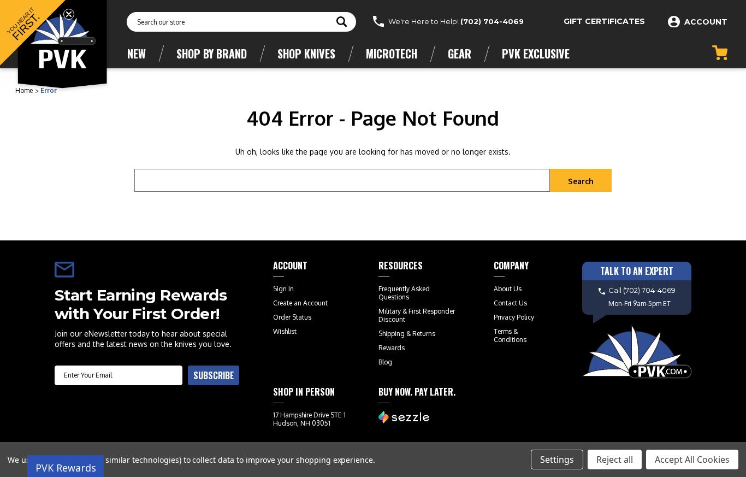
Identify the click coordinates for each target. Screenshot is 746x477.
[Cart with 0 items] (719, 52)
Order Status (292, 317)
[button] (33, 33)
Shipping (391, 333)
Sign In (283, 289)
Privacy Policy (514, 317)
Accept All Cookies (692, 460)
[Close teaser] (68, 14)
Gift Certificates (604, 21)
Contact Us (510, 303)
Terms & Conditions (510, 335)
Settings (557, 460)
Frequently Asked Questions (404, 293)
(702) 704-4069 (492, 21)
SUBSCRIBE (213, 375)
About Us (508, 289)
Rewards (391, 348)
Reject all (614, 460)
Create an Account (300, 303)
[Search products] (341, 23)
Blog (385, 362)
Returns (423, 333)
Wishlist (285, 331)
